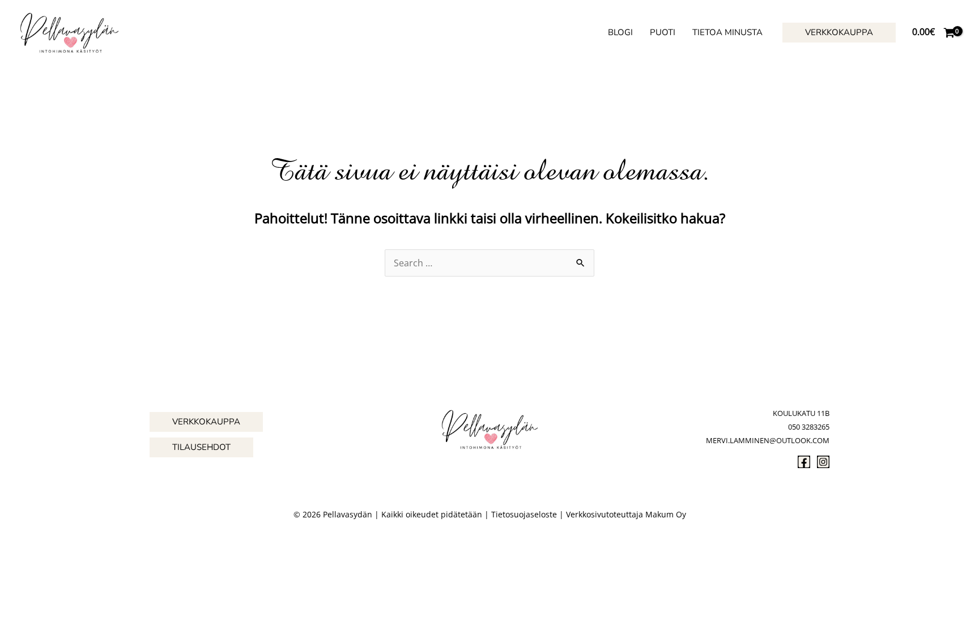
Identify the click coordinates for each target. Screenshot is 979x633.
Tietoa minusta (727, 32)
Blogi (620, 32)
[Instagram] (823, 462)
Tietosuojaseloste (524, 514)
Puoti (662, 32)
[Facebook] (804, 462)
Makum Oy (665, 514)
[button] (839, 33)
